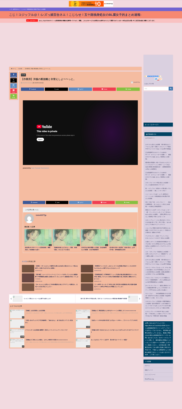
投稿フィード (149, 370)
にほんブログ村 (149, 83)
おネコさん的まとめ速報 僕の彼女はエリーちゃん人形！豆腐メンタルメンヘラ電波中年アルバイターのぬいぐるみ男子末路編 (158, 147)
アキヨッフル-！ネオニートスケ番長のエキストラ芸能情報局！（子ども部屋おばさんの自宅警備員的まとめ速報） (158, 280)
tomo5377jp (137, 82)
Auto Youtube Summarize (40, 168)
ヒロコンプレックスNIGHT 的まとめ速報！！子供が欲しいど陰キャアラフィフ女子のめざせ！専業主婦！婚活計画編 (158, 314)
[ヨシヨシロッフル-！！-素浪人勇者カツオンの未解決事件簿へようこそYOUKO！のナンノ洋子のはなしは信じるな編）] (158, 288)
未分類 (23, 74)
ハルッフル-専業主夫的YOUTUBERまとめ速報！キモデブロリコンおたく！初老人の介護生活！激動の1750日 (158, 230)
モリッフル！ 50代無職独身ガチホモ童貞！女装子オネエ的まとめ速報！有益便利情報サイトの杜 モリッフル (158, 296)
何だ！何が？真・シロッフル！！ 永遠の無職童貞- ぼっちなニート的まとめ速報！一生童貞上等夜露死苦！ (158, 204)
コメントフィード (150, 374)
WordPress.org (149, 379)
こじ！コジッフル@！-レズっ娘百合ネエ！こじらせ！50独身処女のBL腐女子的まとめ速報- (157, 196)
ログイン (147, 365)
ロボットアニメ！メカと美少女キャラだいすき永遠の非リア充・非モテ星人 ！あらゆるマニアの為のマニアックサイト (158, 222)
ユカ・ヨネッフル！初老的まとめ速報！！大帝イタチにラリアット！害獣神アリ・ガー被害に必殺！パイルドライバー (158, 254)
